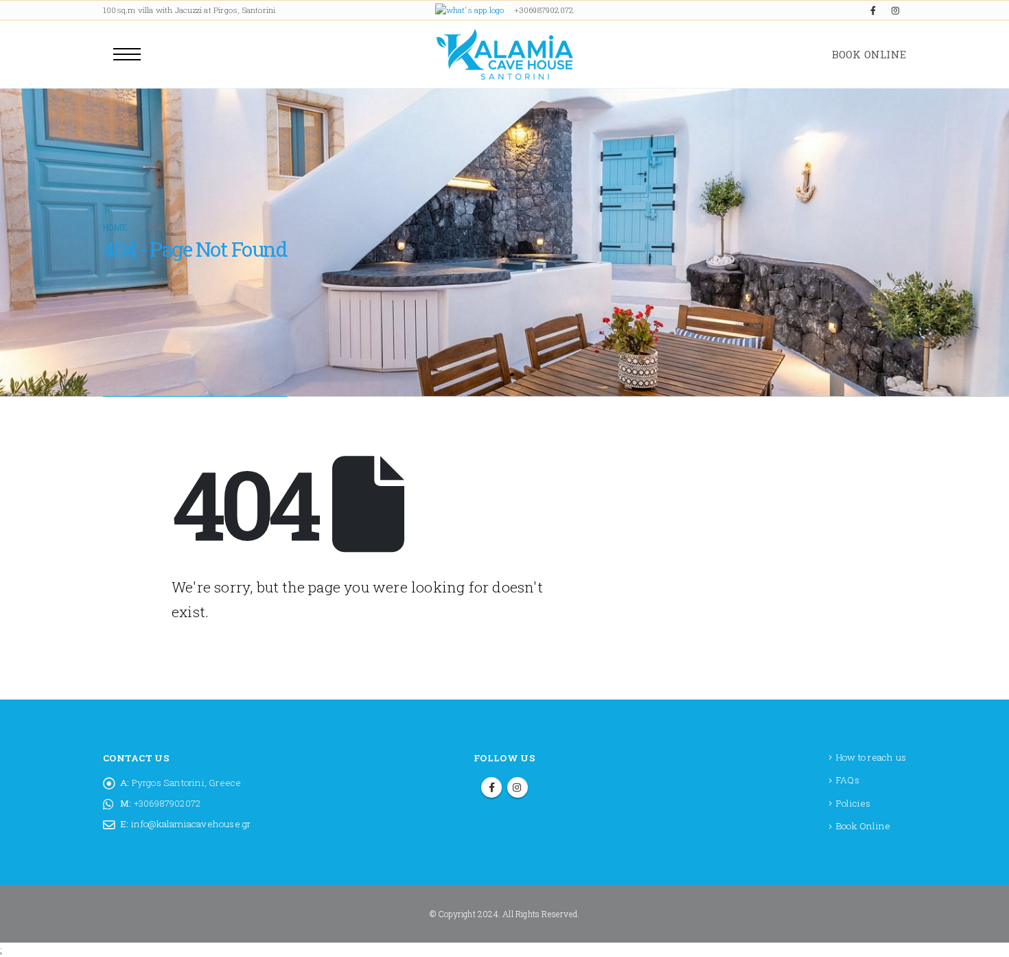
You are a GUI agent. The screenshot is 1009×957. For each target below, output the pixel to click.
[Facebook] (873, 10)
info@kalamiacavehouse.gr (191, 824)
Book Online (863, 826)
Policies (853, 803)
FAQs (847, 780)
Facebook (491, 787)
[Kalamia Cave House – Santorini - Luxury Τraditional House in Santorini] (505, 54)
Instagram (517, 787)
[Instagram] (895, 10)
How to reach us (871, 757)
